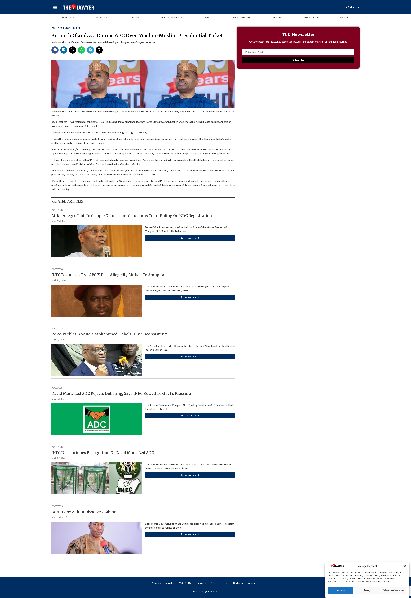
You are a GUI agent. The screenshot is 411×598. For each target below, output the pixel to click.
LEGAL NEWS (102, 18)
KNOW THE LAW (311, 18)
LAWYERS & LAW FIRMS (241, 18)
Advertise (170, 583)
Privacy (214, 583)
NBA (207, 18)
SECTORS (344, 18)
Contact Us (201, 583)
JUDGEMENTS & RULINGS (172, 18)
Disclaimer (238, 583)
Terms (225, 583)
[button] (404, 566)
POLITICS (57, 28)
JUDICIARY (277, 18)
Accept (340, 590)
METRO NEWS (68, 18)
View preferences (393, 590)
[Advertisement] (298, 99)
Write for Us (185, 583)
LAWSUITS (134, 18)
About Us (156, 583)
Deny (367, 590)
